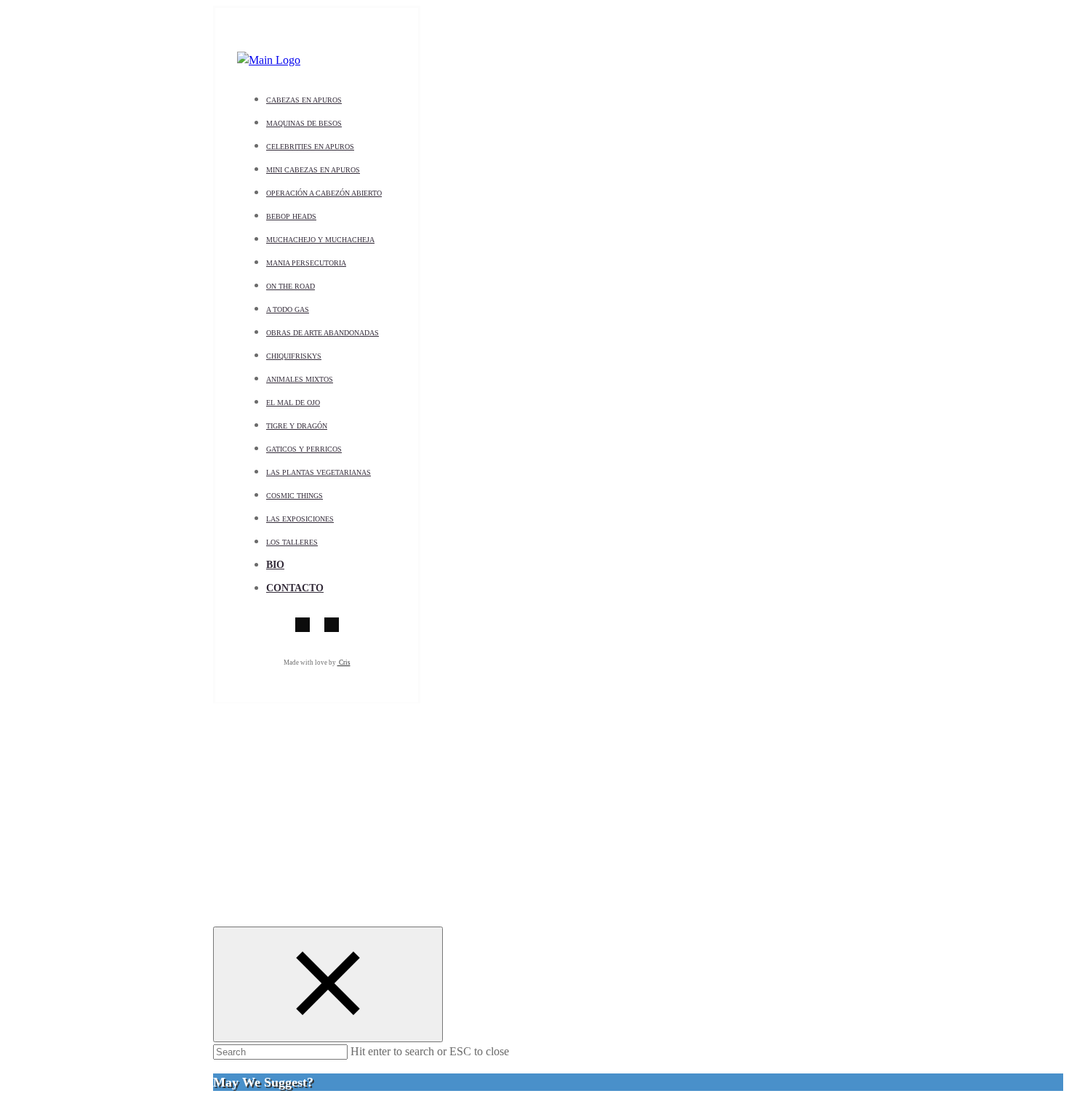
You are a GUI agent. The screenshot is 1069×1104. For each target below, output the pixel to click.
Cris (344, 662)
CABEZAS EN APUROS (304, 100)
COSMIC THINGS (294, 496)
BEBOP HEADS (291, 216)
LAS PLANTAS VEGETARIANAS (318, 472)
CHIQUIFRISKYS (293, 356)
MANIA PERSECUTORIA (306, 263)
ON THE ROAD (290, 286)
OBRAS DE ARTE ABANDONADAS (322, 333)
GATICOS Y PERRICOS (304, 449)
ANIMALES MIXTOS (299, 379)
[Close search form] (328, 984)
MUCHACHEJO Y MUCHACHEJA (320, 240)
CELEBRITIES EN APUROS (310, 147)
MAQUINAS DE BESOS (304, 123)
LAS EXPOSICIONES (300, 519)
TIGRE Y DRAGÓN (296, 426)
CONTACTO (295, 588)
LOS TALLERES (292, 542)
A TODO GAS (287, 309)
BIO (275, 564)
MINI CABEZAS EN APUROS (313, 170)
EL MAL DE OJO (293, 403)
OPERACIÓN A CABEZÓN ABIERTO (324, 193)
